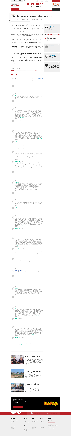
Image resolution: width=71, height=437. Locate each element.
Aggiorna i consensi (50, 429)
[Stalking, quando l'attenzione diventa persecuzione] (52, 28)
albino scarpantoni (16, 70)
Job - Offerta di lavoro (51, 55)
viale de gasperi (39, 70)
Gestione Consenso (26, 431)
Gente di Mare (34, 423)
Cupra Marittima (42, 422)
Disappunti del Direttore (14, 420)
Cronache (13, 14)
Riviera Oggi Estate (34, 426)
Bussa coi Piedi (34, 422)
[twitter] (20, 0)
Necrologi (31, 0)
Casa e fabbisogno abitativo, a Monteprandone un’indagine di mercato (52, 38)
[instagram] (14, 0)
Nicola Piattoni (31, 70)
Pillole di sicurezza (51, 26)
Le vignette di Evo (51, 45)
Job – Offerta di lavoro (14, 429)
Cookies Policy (53, 428)
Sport (12, 427)
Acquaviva (41, 420)
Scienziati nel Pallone (35, 420)
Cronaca (12, 421)
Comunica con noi (26, 422)
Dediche (34, 0)
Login (39, 78)
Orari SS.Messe (26, 430)
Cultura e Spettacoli (14, 426)
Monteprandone (42, 426)
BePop (24, 423)
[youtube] (17, 0)
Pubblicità (12, 428)
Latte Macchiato (34, 427)
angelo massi (26, 70)
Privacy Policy (49, 428)
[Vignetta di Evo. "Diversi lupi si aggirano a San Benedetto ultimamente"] (52, 47)
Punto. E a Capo (34, 421)
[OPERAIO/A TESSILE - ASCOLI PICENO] (52, 57)
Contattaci (25, 421)
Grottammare (42, 423)
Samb (12, 423)
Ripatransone (42, 427)
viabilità (36, 70)
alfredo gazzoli (22, 70)
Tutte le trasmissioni (34, 428)
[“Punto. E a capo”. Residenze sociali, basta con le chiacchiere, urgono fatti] (27, 360)
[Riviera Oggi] (36, 4)
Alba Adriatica (42, 421)
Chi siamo (25, 420)
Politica (12, 422)
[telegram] (19, 0)
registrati (41, 78)
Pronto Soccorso (26, 429)
